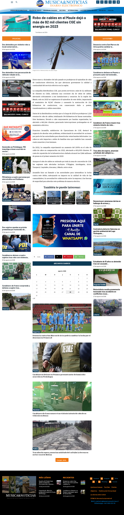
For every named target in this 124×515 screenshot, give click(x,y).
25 (45, 292)
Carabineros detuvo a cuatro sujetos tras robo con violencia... (15, 256)
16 (87, 285)
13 (62, 285)
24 (36, 292)
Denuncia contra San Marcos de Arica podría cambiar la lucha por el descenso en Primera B (62, 336)
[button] (16, 2)
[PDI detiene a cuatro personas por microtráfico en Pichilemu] (16, 192)
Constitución (8, 250)
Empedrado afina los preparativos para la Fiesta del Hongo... (47, 492)
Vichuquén (98, 254)
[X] (110, 2)
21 (70, 288)
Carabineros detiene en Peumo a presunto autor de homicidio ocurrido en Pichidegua (59, 375)
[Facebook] (97, 2)
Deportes (36, 332)
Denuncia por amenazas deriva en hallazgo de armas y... (107, 202)
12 (54, 285)
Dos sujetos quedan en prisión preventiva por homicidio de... (14, 228)
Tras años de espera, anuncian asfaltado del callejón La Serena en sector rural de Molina (60, 453)
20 (62, 288)
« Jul (34, 298)
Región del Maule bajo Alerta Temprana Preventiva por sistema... (46, 482)
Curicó (5, 68)
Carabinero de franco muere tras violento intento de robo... (106, 124)
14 (70, 285)
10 (36, 285)
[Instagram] (101, 2)
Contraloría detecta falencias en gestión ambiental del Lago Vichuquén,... (106, 231)
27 (62, 292)
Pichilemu (7, 200)
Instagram (106, 478)
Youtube (114, 481)
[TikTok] (106, 2)
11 (45, 285)
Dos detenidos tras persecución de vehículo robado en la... (16, 73)
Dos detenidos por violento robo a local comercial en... (16, 45)
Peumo (35, 371)
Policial (6, 95)
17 (36, 288)
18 (45, 288)
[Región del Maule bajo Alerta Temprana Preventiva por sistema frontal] (59, 482)
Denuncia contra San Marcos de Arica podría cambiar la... (106, 45)
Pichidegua (7, 172)
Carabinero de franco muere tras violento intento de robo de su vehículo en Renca (59, 414)
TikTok (116, 478)
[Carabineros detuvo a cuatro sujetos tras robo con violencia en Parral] (16, 271)
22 (78, 288)
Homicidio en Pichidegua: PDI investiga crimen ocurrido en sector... (14, 149)
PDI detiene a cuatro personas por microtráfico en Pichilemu (16, 178)
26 (54, 292)
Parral (5, 278)
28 (70, 292)
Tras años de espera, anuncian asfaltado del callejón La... (105, 152)
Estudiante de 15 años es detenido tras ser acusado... (107, 262)
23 (87, 288)
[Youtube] (118, 2)
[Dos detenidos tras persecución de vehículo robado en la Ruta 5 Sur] (16, 88)
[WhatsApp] (114, 2)
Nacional (36, 410)
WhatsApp (104, 481)
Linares (96, 315)
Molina (35, 449)
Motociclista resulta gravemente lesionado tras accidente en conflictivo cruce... (106, 291)
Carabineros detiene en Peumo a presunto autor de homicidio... (106, 73)
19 (54, 288)
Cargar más (61, 460)
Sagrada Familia (99, 285)
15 (78, 285)
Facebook (96, 478)
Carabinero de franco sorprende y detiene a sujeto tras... (16, 287)
